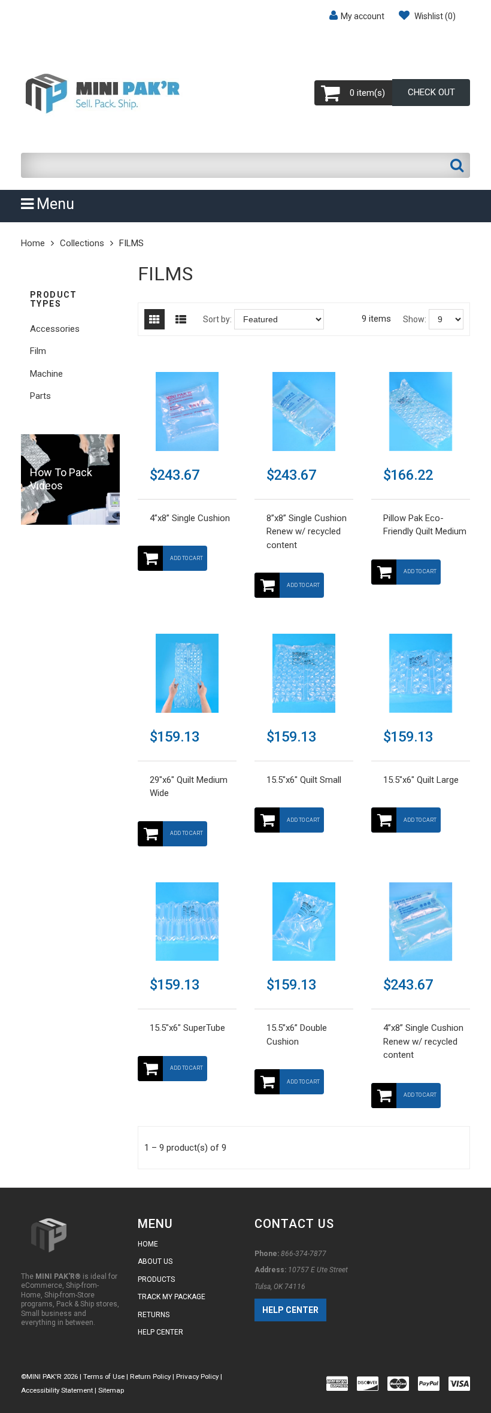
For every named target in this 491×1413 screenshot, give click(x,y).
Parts (40, 396)
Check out (431, 92)
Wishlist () (434, 16)
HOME (148, 1244)
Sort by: (217, 319)
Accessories (55, 328)
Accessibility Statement (57, 1390)
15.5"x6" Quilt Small (303, 779)
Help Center (290, 1310)
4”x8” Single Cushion (190, 518)
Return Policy (151, 1376)
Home (33, 243)
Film (38, 351)
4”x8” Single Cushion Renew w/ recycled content (423, 1041)
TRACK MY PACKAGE (171, 1297)
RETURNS (153, 1315)
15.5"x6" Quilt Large (421, 779)
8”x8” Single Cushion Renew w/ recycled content (306, 531)
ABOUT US (155, 1261)
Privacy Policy (198, 1376)
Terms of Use (104, 1376)
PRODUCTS (156, 1279)
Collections (82, 243)
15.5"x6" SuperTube (187, 1027)
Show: (414, 319)
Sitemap (111, 1390)
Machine (46, 373)
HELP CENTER (160, 1332)
